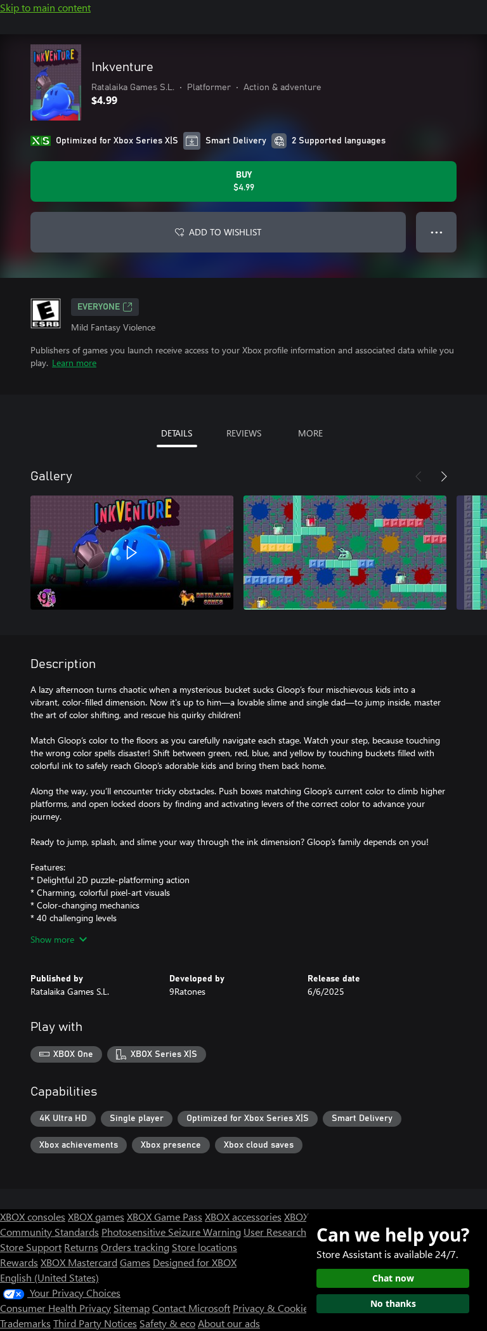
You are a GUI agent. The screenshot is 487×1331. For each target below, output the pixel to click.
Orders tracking (135, 1247)
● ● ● (437, 231)
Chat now (393, 1278)
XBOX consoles (32, 1216)
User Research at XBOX (295, 1231)
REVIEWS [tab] (243, 433)
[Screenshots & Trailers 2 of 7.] (345, 552)
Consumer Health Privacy (55, 1308)
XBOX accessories (243, 1216)
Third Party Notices (95, 1323)
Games (135, 1262)
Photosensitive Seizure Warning (171, 1231)
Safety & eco (167, 1323)
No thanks (393, 1303)
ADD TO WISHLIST (225, 232)
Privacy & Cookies (273, 1308)
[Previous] (418, 476)
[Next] (444, 476)
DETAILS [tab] (176, 433)
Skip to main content (45, 7)
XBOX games (96, 1216)
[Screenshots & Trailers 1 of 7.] (131, 552)
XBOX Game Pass (164, 1216)
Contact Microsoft (191, 1308)
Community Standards (49, 1231)
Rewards (19, 1262)
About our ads (229, 1323)
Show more (52, 939)
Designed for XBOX (195, 1262)
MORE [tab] (310, 433)
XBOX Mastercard (79, 1262)
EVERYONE (98, 307)
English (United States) (49, 1277)
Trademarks (25, 1323)
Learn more (74, 363)
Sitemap (132, 1308)
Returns (81, 1247)
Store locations (204, 1247)
